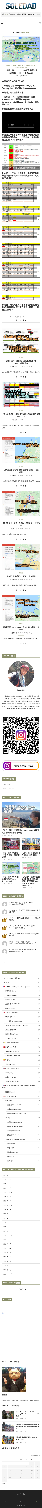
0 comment (28, 317)
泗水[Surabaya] (29, 65)
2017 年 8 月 (7, 1265)
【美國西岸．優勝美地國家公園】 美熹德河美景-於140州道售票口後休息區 (27, 1427)
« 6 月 (4, 1483)
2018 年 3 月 (7, 1257)
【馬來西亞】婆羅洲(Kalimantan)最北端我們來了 (21, 903)
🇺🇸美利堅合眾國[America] (21, 1068)
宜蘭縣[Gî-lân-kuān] (22, 995)
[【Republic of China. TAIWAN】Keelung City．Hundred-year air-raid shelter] (8, 1415)
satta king (11, 918)
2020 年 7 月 (7, 1218)
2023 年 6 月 (7, 1175)
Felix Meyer (12, 949)
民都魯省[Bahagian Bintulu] (23, 1126)
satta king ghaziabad (15, 926)
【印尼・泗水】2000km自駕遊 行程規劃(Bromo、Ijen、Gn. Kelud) (10, 879)
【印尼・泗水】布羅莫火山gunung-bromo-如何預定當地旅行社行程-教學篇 (20, 831)
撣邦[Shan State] (22, 1064)
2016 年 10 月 (7, 1274)
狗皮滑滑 (24, 76)
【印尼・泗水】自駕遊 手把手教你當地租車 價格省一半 (31, 854)
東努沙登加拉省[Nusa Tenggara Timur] (22, 1030)
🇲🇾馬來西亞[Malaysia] (21, 1096)
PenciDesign (34, 1501)
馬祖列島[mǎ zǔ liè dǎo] (22, 1004)
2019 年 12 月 (7, 1235)
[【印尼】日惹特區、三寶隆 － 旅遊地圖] (21, 557)
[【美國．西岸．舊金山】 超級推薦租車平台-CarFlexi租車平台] (21, 341)
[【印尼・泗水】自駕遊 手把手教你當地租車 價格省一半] (31, 844)
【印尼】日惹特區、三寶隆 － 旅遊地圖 (21, 576)
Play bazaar (12, 910)
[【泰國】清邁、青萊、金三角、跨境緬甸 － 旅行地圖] (21, 503)
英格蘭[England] (22, 1092)
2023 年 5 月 (7, 1179)
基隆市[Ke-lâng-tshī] (22, 991)
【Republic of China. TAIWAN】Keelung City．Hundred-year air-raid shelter (27, 1414)
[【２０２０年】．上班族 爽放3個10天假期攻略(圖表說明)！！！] (21, 394)
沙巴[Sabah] (22, 1100)
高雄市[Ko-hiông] (22, 1008)
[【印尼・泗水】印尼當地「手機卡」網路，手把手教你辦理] (11, 844)
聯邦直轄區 (23, 1148)
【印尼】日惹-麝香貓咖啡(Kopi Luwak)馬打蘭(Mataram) (22, 950)
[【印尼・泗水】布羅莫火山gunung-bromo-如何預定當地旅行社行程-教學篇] (21, 815)
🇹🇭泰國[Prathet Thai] (21, 1047)
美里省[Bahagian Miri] (23, 1131)
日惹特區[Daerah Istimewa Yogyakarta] (22, 1025)
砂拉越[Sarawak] (22, 1118)
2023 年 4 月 (7, 1184)
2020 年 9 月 (7, 1210)
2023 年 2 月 (7, 1188)
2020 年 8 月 (7, 1214)
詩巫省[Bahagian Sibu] (23, 1135)
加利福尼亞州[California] (22, 1081)
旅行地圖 (8, 65)
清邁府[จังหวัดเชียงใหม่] (22, 1055)
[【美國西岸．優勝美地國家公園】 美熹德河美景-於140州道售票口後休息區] (8, 1427)
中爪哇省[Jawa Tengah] (22, 1017)
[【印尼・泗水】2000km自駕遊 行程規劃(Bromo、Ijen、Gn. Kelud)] (11, 868)
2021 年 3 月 (7, 1197)
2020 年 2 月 (7, 1227)
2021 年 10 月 (7, 1192)
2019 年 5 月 (7, 1244)
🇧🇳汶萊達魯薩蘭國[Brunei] (21, 1043)
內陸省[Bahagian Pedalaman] (23, 1105)
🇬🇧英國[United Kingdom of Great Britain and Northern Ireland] (21, 1087)
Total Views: (5, 789)
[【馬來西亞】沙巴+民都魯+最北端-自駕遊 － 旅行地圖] (21, 450)
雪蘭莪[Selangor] (23, 1152)
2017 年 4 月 (7, 1270)
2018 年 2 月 (7, 1261)
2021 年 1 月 (7, 1201)
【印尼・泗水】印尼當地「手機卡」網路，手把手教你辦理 (11, 855)
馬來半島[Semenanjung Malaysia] (22, 1139)
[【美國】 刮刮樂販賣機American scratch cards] (8, 1440)
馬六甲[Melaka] (23, 1161)
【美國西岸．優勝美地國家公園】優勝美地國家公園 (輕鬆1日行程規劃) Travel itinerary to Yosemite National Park (31, 881)
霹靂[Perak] (23, 1156)
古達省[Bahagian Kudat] (23, 1109)
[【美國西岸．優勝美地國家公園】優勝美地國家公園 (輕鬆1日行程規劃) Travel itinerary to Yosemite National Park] (31, 868)
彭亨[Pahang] (23, 1144)
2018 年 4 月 (7, 1253)
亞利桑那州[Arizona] (22, 1073)
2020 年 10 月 (7, 1205)
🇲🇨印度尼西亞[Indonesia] (21, 67)
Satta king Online (14, 902)
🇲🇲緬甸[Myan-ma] (21, 1060)
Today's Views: (6, 785)
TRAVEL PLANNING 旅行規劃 (21, 978)
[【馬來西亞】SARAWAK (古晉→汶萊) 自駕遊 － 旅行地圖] (21, 608)
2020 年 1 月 (7, 1231)
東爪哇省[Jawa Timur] (18, 65)
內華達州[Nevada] (22, 1077)
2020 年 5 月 (7, 1222)
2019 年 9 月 (7, 1240)
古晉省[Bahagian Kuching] (23, 1122)
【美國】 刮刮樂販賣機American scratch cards (26, 1438)
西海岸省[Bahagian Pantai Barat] (23, 1113)
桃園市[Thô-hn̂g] (22, 999)
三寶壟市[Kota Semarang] (23, 1021)
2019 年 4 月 (7, 1248)
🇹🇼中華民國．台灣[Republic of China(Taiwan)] (21, 987)
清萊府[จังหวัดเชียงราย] (22, 1051)
